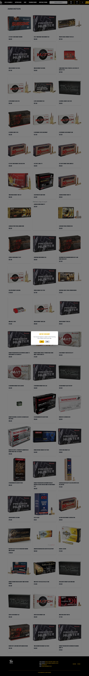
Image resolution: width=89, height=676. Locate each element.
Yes (42, 341)
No (47, 341)
